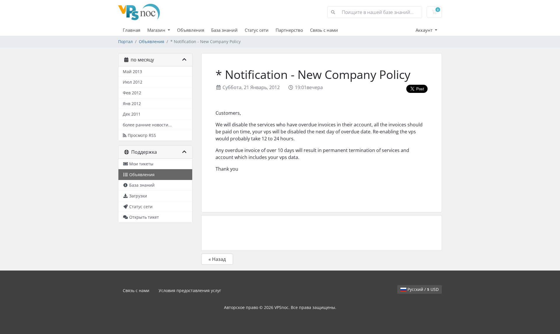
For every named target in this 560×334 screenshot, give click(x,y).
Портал (125, 41)
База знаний (224, 30)
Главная (131, 30)
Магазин (157, 30)
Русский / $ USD (422, 289)
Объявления (190, 30)
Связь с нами (324, 30)
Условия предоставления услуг (190, 290)
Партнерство (289, 30)
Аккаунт (425, 30)
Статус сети (257, 30)
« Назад (217, 259)
